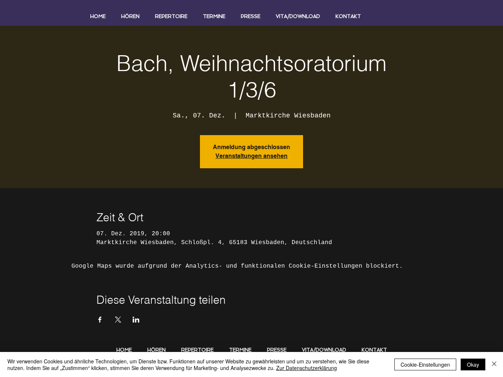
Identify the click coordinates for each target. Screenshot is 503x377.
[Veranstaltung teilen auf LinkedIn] (136, 320)
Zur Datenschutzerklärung (306, 367)
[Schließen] (494, 364)
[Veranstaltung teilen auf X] (118, 320)
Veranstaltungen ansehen (251, 155)
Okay (473, 364)
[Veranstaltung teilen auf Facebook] (99, 320)
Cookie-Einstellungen (425, 364)
